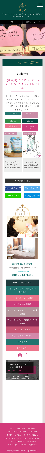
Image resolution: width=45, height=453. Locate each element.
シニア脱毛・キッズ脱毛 (22, 298)
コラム (11, 441)
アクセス (23, 445)
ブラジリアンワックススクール (15, 438)
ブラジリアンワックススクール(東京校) (22, 312)
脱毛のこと (13, 121)
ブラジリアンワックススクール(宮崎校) (22, 321)
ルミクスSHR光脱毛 (22, 304)
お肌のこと (30, 121)
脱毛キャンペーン (33, 22)
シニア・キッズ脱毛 (14, 435)
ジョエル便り (13, 113)
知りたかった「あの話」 (22, 336)
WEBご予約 (21, 428)
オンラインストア (22, 330)
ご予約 (11, 22)
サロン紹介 (31, 428)
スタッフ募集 (13, 445)
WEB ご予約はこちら (22, 283)
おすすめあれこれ (30, 127)
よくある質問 (22, 348)
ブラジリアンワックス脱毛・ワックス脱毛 (22, 290)
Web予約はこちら (22, 181)
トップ (12, 428)
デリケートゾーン (30, 115)
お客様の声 (23, 342)
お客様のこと (13, 126)
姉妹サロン (33, 445)
